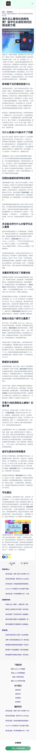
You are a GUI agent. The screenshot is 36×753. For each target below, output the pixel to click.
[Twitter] (6, 557)
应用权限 (18, 698)
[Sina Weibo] (9, 557)
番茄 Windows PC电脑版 (18, 669)
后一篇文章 (24, 564)
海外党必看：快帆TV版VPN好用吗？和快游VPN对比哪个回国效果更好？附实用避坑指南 (18, 574)
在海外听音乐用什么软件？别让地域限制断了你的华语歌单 (18, 635)
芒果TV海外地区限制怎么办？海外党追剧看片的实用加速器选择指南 (18, 640)
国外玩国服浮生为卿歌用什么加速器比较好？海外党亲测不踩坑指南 (18, 624)
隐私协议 (18, 694)
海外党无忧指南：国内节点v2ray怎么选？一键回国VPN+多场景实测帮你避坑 (18, 579)
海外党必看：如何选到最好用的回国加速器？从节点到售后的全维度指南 (18, 584)
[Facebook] (3, 557)
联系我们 (18, 702)
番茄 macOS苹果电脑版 (18, 673)
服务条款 (18, 690)
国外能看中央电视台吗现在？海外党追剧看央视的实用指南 (18, 654)
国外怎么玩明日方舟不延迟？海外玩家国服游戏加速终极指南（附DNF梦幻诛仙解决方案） (18, 609)
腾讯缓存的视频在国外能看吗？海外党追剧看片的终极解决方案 (18, 644)
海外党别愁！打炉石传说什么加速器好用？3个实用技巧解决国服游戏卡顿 (18, 614)
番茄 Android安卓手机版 (18, 681)
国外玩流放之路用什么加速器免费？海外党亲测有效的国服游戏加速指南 (18, 619)
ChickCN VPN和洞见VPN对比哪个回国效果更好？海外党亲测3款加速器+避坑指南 (18, 589)
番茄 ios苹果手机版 (18, 677)
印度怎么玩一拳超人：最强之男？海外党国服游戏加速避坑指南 (18, 604)
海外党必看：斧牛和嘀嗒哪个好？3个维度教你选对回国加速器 (18, 593)
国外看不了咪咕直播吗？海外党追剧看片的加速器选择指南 (18, 649)
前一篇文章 (11, 564)
